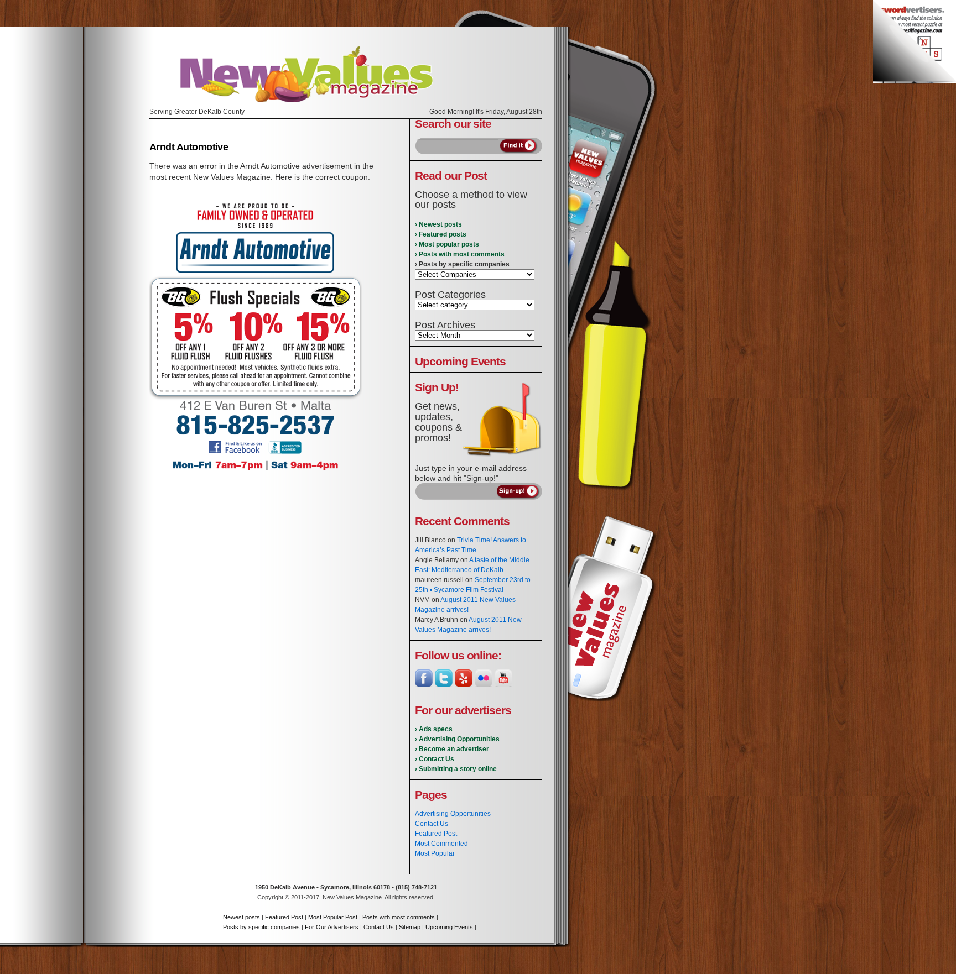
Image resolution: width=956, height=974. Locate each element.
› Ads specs (434, 729)
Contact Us (431, 824)
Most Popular (435, 853)
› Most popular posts (447, 244)
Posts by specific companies (261, 927)
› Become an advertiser (452, 749)
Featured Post (436, 833)
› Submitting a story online (456, 769)
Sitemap (409, 927)
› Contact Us (434, 759)
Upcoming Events (449, 927)
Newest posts (241, 917)
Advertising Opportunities (453, 814)
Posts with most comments (398, 917)
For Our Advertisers (331, 927)
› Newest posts (438, 224)
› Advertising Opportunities (457, 739)
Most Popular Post (332, 917)
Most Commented (441, 843)
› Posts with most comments (460, 254)
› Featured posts (440, 234)
